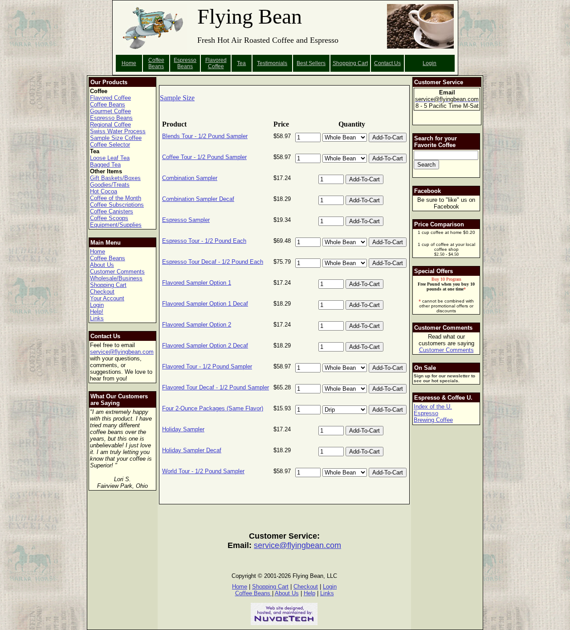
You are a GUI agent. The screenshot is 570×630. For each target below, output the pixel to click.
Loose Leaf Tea (110, 158)
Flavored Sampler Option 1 (196, 282)
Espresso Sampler (186, 220)
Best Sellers (311, 63)
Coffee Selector (110, 144)
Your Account (107, 298)
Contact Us (387, 63)
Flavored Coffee (216, 63)
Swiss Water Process (118, 131)
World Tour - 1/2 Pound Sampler (203, 471)
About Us (102, 265)
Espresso (426, 413)
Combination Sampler (189, 178)
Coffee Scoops (109, 218)
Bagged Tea (105, 164)
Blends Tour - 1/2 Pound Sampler (205, 136)
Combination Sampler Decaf (198, 199)
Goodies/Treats (110, 184)
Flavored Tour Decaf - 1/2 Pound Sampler (215, 387)
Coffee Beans (156, 63)
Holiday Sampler (183, 429)
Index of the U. (433, 406)
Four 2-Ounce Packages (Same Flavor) (212, 408)
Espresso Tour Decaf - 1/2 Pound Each (212, 261)
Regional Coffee (110, 124)
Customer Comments (117, 271)
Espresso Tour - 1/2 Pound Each (204, 240)
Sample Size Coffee (116, 138)
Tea (241, 63)
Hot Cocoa (103, 191)
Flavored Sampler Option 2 (196, 324)
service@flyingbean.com (122, 351)
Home (129, 63)
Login (429, 63)
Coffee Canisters (111, 211)
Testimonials (272, 63)
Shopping (345, 63)
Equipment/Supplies (116, 224)
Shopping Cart (108, 285)
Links (97, 318)
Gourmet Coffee (110, 111)
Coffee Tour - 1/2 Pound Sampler (204, 157)
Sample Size (177, 98)
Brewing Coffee (433, 420)
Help (309, 593)
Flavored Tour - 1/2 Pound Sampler (207, 366)
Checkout (102, 291)
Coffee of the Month (115, 198)
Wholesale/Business (116, 278)
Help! (96, 311)
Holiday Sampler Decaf (191, 450)
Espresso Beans (185, 63)
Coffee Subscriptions (117, 204)
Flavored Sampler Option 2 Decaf (205, 345)
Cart (363, 63)
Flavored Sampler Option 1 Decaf (205, 303)
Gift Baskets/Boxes (115, 178)
